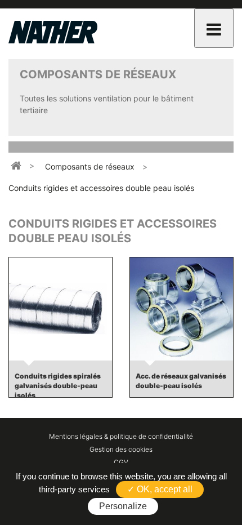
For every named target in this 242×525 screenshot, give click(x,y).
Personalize (123, 506)
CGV (121, 462)
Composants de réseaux (90, 166)
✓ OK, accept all (159, 489)
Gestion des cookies (121, 449)
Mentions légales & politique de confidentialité (121, 436)
